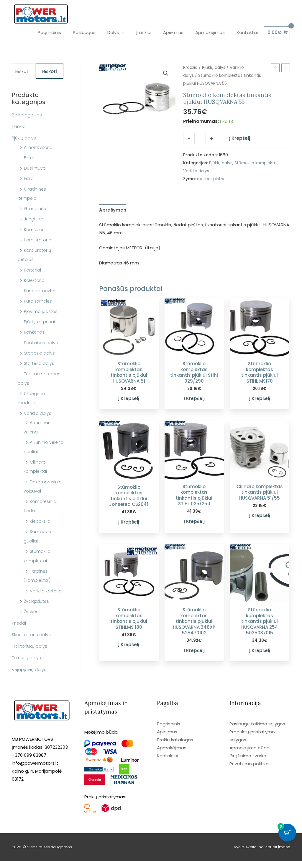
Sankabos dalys (41, 343)
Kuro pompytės (40, 291)
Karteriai (32, 270)
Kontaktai (167, 756)
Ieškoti (49, 71)
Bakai (29, 158)
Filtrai (29, 178)
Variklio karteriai (46, 591)
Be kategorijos (27, 115)
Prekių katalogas (175, 740)
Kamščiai (33, 230)
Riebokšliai (40, 521)
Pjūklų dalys (24, 138)
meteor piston (211, 179)
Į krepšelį (239, 138)
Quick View (128, 352)
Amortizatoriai (38, 147)
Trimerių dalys (26, 658)
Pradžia (190, 67)
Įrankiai (19, 126)
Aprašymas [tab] (112, 210)
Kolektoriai (34, 280)
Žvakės (31, 612)
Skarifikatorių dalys (31, 635)
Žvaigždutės (36, 601)
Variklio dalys (37, 413)
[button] (165, 73)
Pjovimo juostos (41, 311)
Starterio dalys (39, 363)
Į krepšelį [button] (128, 398)
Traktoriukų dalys (29, 646)
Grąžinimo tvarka (247, 756)
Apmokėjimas (171, 748)
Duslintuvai (35, 168)
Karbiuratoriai (38, 240)
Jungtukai (34, 219)
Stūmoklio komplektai (256, 163)
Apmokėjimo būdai (249, 748)
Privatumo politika (249, 764)
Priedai (19, 623)
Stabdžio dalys (39, 353)
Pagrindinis (168, 724)
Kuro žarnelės (38, 301)
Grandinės (35, 209)
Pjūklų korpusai (39, 322)
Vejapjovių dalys (29, 669)
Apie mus (167, 732)
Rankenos (34, 332)
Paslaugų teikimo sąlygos (257, 724)
